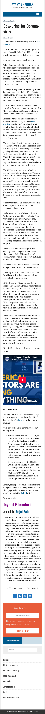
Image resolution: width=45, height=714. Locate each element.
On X (5, 692)
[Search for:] (22, 649)
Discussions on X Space (11, 697)
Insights (6, 659)
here (20, 420)
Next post (31, 588)
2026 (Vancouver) (9, 675)
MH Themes (34, 712)
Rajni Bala (22, 511)
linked (24, 493)
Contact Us (7, 681)
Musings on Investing (10, 665)
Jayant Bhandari (9, 686)
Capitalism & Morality (11, 670)
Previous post (15, 588)
